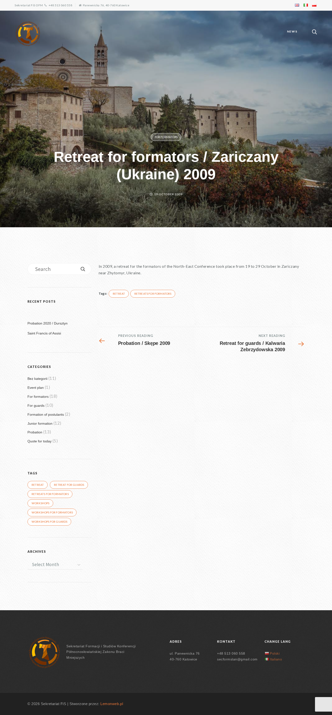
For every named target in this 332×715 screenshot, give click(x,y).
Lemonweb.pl (111, 704)
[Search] (82, 269)
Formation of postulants (45, 414)
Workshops (41, 503)
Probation (34, 432)
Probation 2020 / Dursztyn (47, 323)
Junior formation (39, 423)
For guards (35, 405)
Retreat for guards (69, 484)
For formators (166, 136)
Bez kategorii (37, 379)
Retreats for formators (153, 293)
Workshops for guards (49, 521)
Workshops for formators (52, 512)
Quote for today (39, 441)
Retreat (119, 293)
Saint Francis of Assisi (44, 333)
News (292, 31)
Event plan (35, 388)
